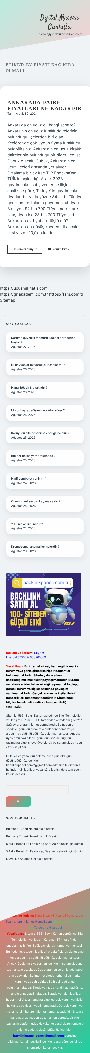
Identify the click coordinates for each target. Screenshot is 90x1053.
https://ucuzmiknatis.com (24, 288)
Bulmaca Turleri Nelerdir (23, 829)
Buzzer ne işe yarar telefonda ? (33, 456)
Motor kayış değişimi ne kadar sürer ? (38, 410)
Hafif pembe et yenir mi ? (29, 478)
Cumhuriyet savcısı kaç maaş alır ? (35, 501)
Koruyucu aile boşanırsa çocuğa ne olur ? (40, 433)
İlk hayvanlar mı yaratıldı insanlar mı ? (38, 365)
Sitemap (8, 300)
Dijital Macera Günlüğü (59, 22)
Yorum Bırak (61, 249)
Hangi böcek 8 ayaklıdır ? (29, 387)
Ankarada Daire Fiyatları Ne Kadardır (45, 105)
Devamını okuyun (27, 250)
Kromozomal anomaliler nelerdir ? (35, 546)
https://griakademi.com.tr (24, 294)
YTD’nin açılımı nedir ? (27, 524)
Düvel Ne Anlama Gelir (22, 859)
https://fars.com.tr (66, 294)
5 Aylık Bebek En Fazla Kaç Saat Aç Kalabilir (37, 844)
